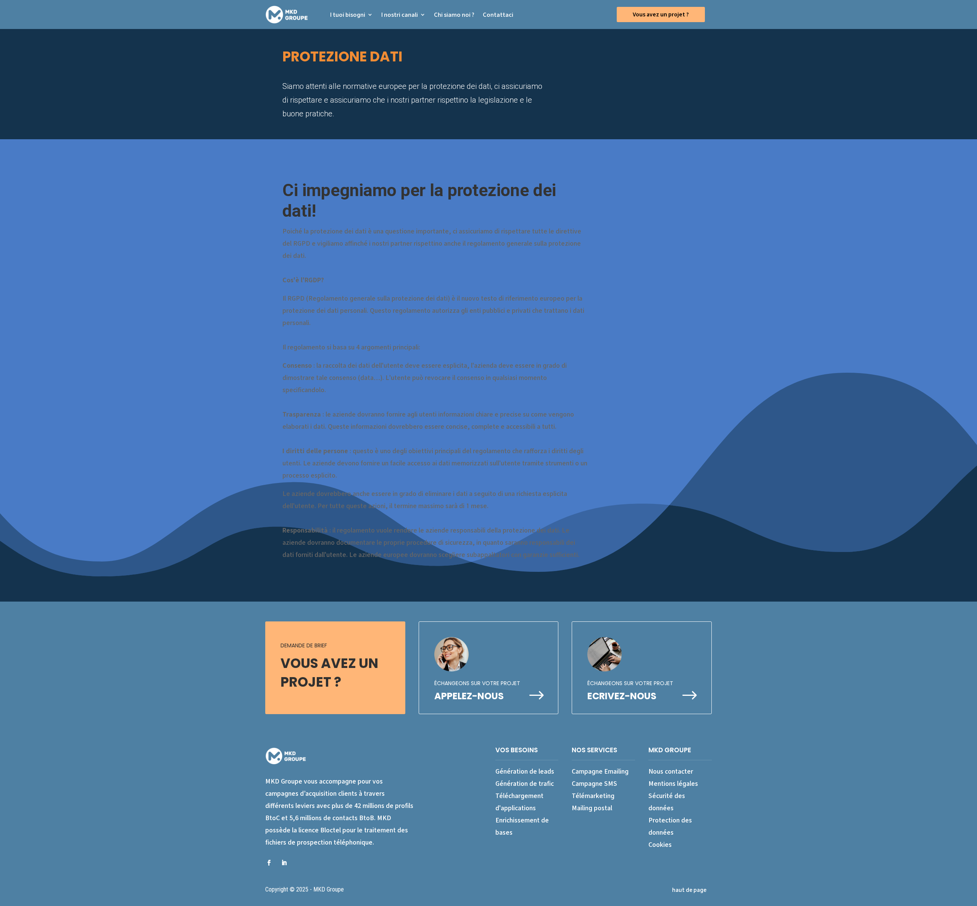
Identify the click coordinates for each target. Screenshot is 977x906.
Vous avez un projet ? (661, 14)
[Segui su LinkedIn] (284, 862)
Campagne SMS (594, 783)
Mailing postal (592, 807)
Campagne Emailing (600, 771)
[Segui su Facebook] (268, 862)
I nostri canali (399, 14)
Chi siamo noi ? (454, 14)
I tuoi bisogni (347, 14)
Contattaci (498, 14)
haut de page (689, 890)
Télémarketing (593, 795)
